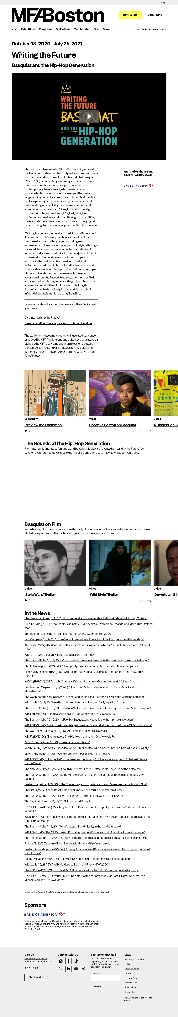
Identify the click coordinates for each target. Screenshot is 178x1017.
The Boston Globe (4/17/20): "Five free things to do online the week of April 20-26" (74, 796)
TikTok (76, 961)
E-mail (94, 973)
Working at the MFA (134, 959)
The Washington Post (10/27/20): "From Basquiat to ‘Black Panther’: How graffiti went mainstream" (84, 697)
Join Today (155, 15)
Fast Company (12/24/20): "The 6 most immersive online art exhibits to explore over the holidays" (84, 639)
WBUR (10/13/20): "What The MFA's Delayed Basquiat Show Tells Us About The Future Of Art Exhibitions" (88, 725)
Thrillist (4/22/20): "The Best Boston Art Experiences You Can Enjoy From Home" (74, 790)
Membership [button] (82, 29)
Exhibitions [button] (28, 29)
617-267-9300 (31, 968)
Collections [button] (63, 29)
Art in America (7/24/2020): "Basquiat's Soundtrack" (57, 742)
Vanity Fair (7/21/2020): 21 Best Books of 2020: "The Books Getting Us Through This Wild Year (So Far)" (86, 748)
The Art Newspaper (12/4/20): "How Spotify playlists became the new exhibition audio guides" (81, 666)
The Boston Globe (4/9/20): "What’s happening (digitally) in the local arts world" (73, 826)
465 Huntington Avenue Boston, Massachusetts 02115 (38, 960)
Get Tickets (130, 15)
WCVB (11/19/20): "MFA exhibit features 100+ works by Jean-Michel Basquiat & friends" (77, 681)
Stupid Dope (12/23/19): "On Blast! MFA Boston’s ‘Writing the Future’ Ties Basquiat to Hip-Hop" (81, 870)
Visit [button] (15, 29)
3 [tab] (35, 600)
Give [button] (96, 29)
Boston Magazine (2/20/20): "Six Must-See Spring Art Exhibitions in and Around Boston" (78, 859)
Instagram (61, 961)
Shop (106, 29)
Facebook (68, 961)
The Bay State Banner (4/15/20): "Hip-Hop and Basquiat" (58, 801)
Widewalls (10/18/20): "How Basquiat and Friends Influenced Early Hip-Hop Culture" (75, 702)
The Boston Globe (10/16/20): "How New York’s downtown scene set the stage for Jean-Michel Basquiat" (87, 708)
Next (149, 430)
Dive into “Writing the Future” (42, 317)
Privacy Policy (131, 978)
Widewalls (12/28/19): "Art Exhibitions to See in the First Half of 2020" (66, 864)
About (128, 954)
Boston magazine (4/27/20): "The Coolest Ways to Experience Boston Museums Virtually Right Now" (85, 784)
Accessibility (131, 987)
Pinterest (84, 969)
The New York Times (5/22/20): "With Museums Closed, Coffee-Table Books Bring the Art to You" (83, 769)
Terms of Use (131, 982)
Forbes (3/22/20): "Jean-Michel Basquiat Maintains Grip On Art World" (67, 843)
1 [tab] (27, 431)
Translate (129, 992)
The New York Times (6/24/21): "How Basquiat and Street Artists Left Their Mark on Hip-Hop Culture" (85, 618)
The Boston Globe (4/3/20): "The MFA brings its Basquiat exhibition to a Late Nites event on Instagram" (87, 838)
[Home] (58, 15)
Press (127, 964)
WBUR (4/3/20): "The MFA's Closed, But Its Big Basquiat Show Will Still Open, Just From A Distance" (84, 832)
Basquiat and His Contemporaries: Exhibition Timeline (58, 323)
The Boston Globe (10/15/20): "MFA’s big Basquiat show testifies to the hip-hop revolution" (79, 719)
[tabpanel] (55, 399)
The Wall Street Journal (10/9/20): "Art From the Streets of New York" (66, 731)
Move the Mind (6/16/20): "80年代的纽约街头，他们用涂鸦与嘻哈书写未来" (67, 754)
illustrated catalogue (83, 335)
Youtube (76, 969)
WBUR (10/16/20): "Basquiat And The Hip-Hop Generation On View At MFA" (70, 714)
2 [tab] (31, 431)
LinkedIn (68, 969)
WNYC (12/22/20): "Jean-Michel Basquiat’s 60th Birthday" (60, 655)
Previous (142, 430)
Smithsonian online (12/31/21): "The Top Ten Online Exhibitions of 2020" (68, 633)
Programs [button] (45, 29)
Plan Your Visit (36, 977)
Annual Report (132, 968)
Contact (129, 973)
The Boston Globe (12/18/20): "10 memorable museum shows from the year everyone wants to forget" (86, 660)
